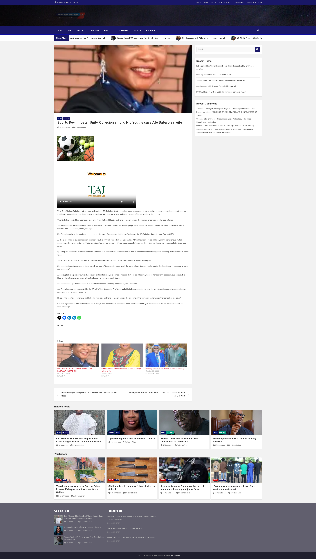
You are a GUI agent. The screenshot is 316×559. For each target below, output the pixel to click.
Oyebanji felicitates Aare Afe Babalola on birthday (165, 369)
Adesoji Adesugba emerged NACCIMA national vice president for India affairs (88, 394)
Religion (65, 432)
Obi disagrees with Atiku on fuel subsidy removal (216, 86)
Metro (111, 432)
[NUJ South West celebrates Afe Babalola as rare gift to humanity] (122, 355)
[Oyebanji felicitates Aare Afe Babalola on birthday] (166, 355)
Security (222, 480)
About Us (258, 2)
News (206, 2)
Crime (59, 480)
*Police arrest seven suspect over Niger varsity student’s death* (234, 488)
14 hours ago (63, 445)
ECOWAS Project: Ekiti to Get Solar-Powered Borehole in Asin (221, 92)
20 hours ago (220, 445)
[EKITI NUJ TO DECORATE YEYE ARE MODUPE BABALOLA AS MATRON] (78, 355)
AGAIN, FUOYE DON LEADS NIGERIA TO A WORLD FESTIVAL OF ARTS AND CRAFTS (157, 394)
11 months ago (168, 493)
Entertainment (239, 2)
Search (257, 49)
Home (199, 2)
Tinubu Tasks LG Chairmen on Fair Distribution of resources (220, 80)
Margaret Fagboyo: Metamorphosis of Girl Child (235, 108)
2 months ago (63, 496)
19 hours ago (168, 445)
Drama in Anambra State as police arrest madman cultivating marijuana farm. (182, 488)
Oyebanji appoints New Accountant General (213, 75)
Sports (249, 2)
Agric (230, 2)
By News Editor (80, 127)
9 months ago (65, 127)
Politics (213, 2)
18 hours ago (116, 442)
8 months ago (115, 493)
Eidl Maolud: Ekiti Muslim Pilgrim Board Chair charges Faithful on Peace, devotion (78, 440)
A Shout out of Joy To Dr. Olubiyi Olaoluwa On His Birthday (230, 126)
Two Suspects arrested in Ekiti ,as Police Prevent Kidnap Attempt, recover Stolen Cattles (78, 489)
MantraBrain (175, 555)
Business (222, 2)
